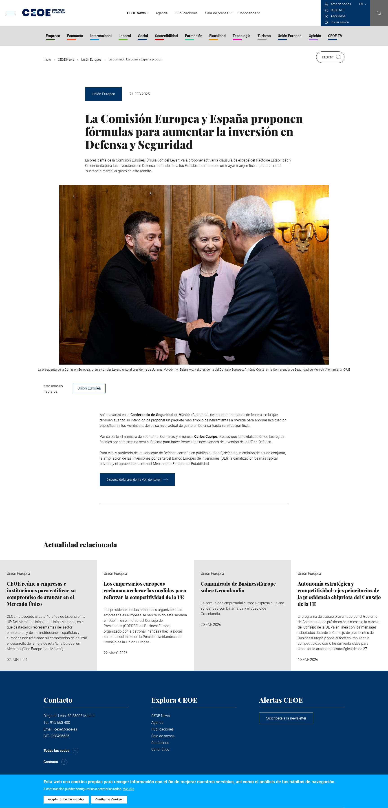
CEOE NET (338, 10)
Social (143, 36)
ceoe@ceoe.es (65, 729)
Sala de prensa (217, 13)
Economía (75, 36)
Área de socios (341, 4)
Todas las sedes (56, 750)
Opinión (315, 36)
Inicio (47, 59)
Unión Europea (290, 36)
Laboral (125, 36)
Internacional (101, 36)
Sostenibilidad (166, 36)
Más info (128, 789)
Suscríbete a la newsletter (286, 718)
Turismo (264, 36)
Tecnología (241, 36)
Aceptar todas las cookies (66, 799)
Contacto (51, 762)
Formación (193, 36)
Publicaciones (186, 13)
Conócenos (247, 13)
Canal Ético (160, 749)
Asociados (338, 16)
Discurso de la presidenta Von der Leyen (133, 479)
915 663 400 (60, 722)
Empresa (53, 36)
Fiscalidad (217, 36)
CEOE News (136, 13)
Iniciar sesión (340, 22)
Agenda (162, 13)
